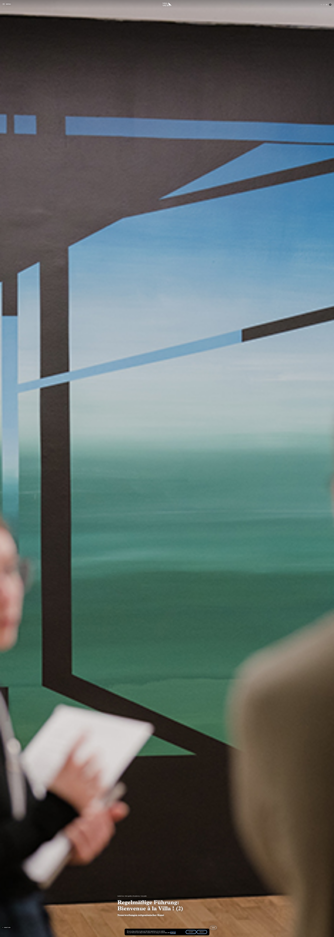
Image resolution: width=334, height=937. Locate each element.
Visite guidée (128, 896)
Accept (191, 932)
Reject (202, 932)
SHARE (213, 927)
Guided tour (120, 896)
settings (173, 933)
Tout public (143, 896)
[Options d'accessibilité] (330, 4)
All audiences (136, 896)
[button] (7, 4)
